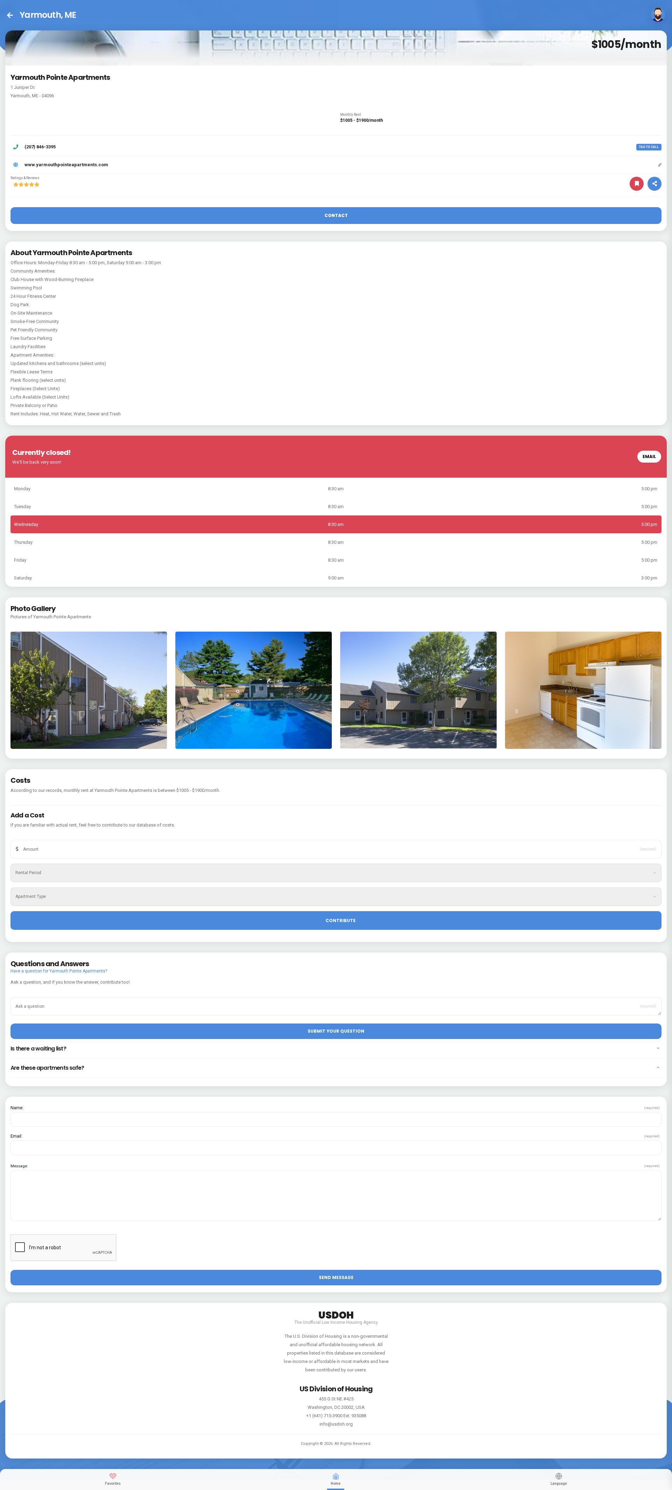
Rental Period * (32, 862)
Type (24, 886)
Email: (16, 1136)
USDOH (336, 1314)
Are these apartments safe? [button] (47, 1068)
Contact (336, 215)
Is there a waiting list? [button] (38, 1049)
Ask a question (33, 995)
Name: (16, 1107)
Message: (19, 1166)
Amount (27, 838)
